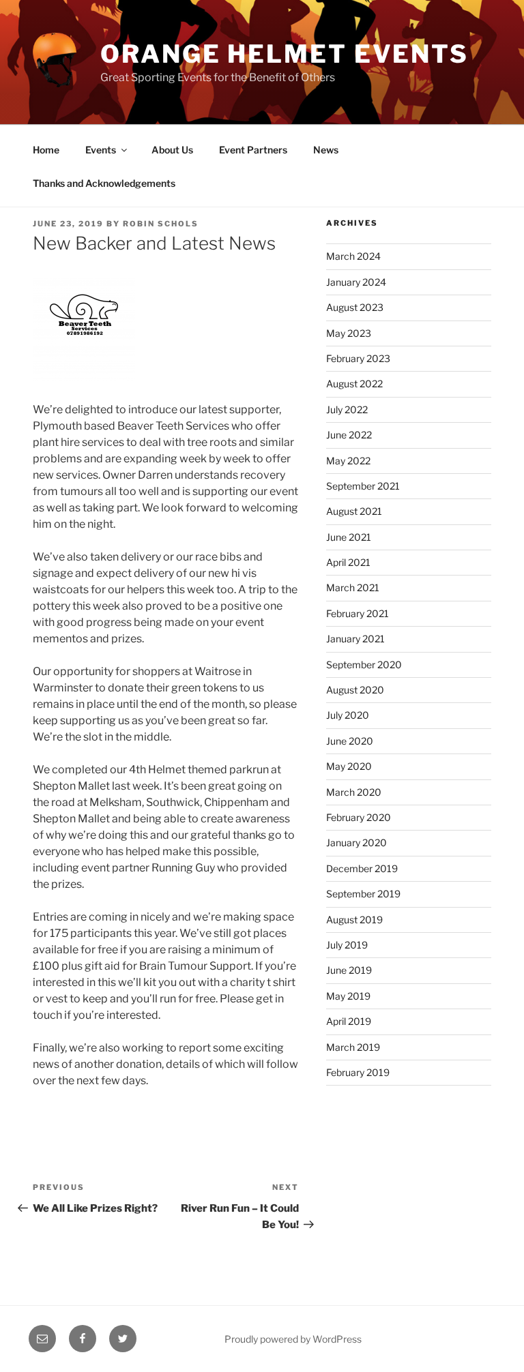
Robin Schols (161, 223)
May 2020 (349, 766)
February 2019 (358, 1072)
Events (100, 149)
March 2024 (353, 256)
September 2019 (363, 893)
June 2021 (348, 537)
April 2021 (348, 562)
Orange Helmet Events (284, 54)
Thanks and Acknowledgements (104, 183)
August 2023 (354, 307)
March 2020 (353, 792)
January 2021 (355, 638)
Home (46, 149)
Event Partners (253, 149)
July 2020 (347, 715)
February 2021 (357, 613)
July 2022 (347, 409)
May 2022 (348, 460)
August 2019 (354, 919)
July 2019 (347, 945)
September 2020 (364, 664)
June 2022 (349, 435)
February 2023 (358, 358)
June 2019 (349, 970)
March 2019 (353, 1047)
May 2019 (348, 996)
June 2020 (349, 741)
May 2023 (348, 333)
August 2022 (354, 383)
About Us (172, 149)
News (325, 149)
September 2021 (363, 486)
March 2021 (352, 587)
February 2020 (358, 817)
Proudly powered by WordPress (293, 1339)
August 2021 (354, 511)
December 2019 (362, 868)
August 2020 (355, 690)
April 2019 (348, 1021)
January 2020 (356, 842)
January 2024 (356, 282)
